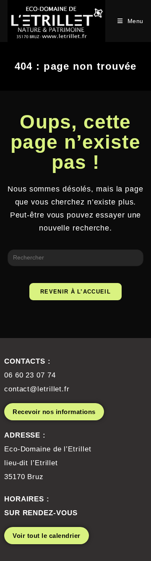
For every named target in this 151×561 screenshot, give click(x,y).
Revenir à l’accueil (75, 291)
